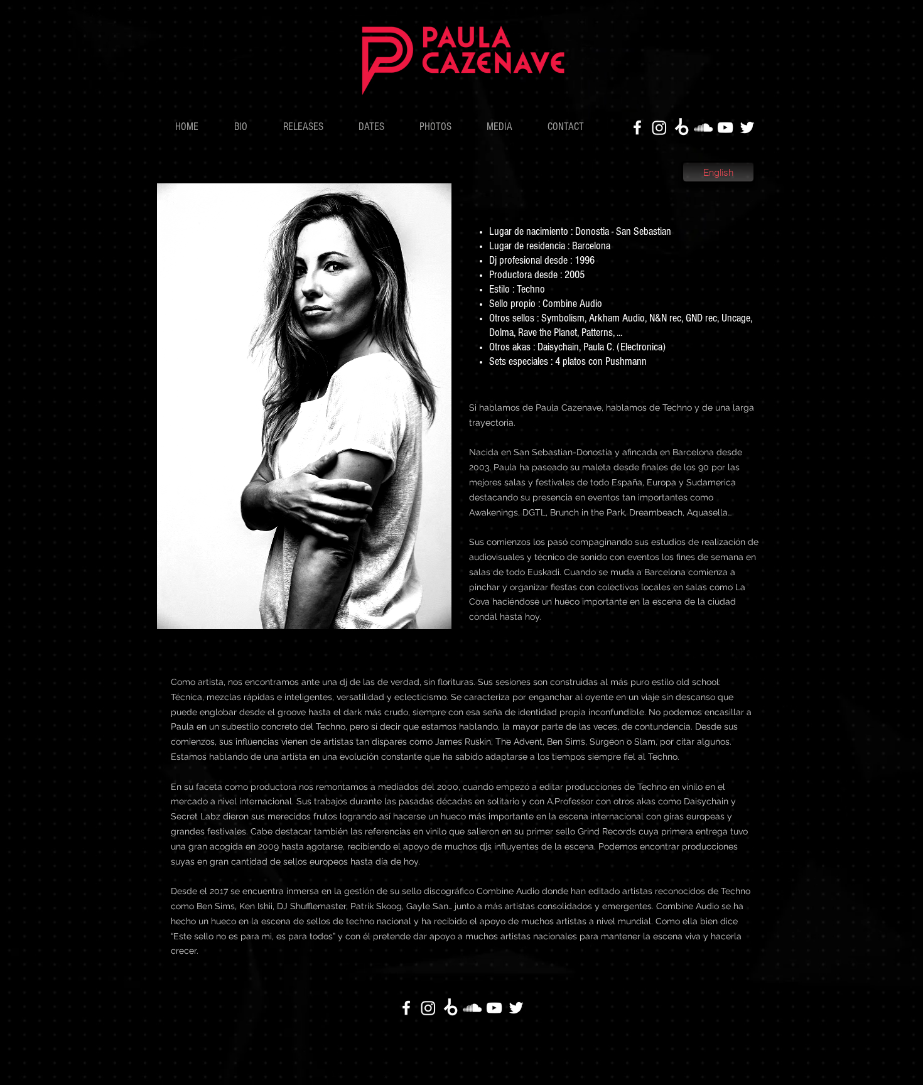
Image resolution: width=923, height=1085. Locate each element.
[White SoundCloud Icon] (703, 127)
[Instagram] (659, 127)
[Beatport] (681, 127)
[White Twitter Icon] (747, 127)
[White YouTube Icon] (725, 127)
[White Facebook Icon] (637, 127)
